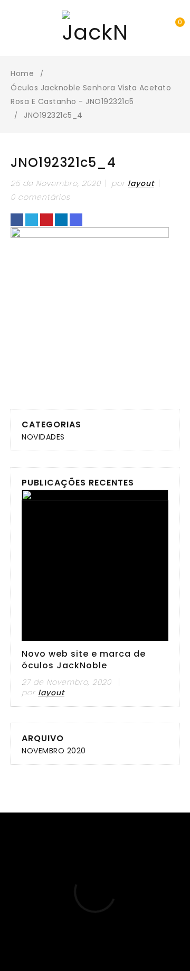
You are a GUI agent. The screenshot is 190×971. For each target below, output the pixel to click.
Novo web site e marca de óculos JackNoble (84, 659)
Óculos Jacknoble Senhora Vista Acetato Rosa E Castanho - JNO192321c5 (91, 94)
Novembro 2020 (54, 750)
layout (141, 183)
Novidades (43, 437)
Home (22, 73)
